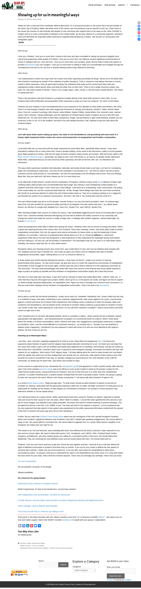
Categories (77, 567)
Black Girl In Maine (57, 584)
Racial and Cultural (38, 543)
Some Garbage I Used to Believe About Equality (37, 506)
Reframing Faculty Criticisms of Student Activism (38, 484)
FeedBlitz (127, 580)
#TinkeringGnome (89, 584)
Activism (23, 543)
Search (41, 561)
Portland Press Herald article (51, 417)
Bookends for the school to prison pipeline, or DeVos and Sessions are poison (46, 548)
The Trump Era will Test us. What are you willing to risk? (41, 512)
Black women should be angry (30, 157)
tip (78, 517)
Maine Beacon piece (35, 383)
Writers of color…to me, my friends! (32, 545)
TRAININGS (110, 5)
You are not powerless (27, 461)
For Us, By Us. (30, 221)
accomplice (104, 285)
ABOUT (121, 5)
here (99, 341)
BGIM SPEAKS (95, 5)
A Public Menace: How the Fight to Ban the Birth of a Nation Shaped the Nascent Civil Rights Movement (60, 500)
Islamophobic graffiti (70, 366)
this (99, 182)
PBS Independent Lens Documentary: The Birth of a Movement (44, 495)
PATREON (135, 5)
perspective (31, 65)
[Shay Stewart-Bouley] (13, 5)
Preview (110, 580)
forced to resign (46, 369)
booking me (67, 520)
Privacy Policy (70, 584)
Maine (29, 543)
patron (101, 517)
